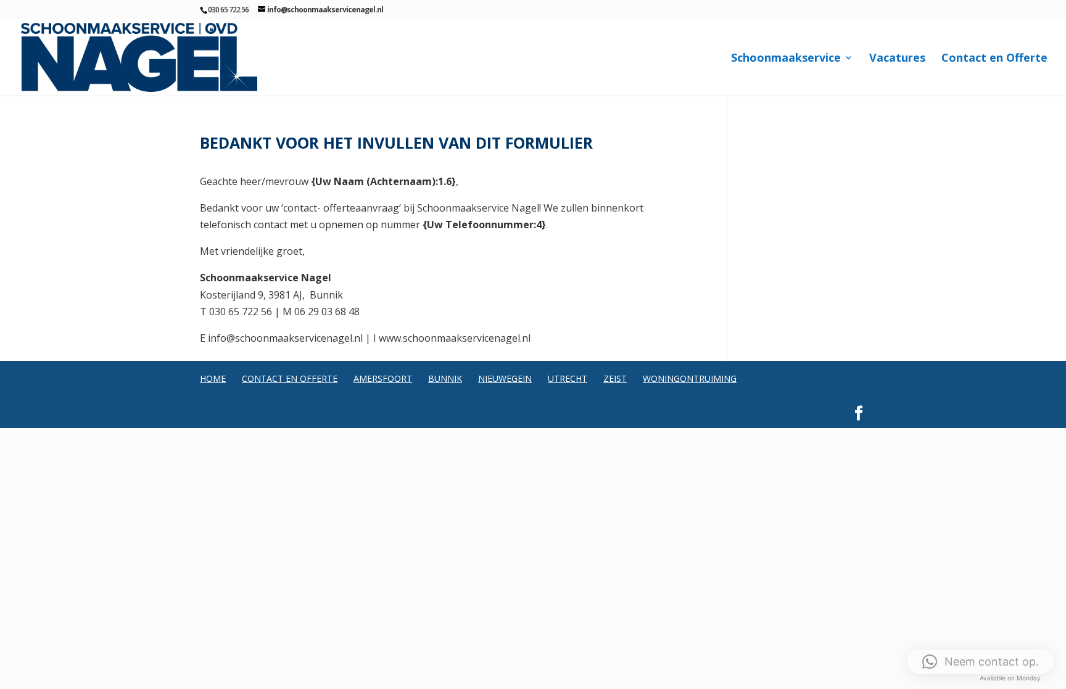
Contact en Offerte (994, 59)
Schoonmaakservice (786, 59)
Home (213, 378)
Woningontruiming (690, 378)
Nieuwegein (505, 378)
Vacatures (897, 59)
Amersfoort (382, 378)
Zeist (615, 378)
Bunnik (445, 378)
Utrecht (567, 378)
